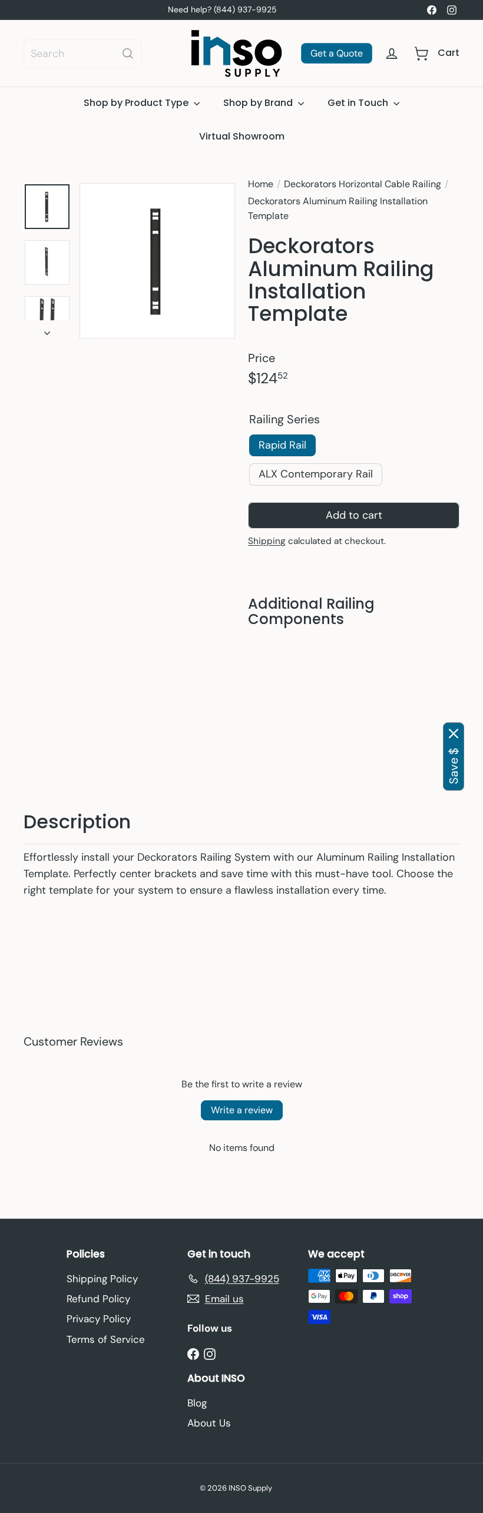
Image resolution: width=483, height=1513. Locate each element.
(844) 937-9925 (245, 9)
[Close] (453, 733)
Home (260, 184)
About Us (209, 1422)
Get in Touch (359, 103)
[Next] (47, 330)
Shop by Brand (259, 103)
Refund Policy (98, 1298)
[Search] (128, 53)
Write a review (242, 1110)
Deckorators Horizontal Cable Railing (362, 184)
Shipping (267, 542)
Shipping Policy (102, 1278)
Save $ (453, 766)
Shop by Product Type (137, 103)
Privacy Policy (99, 1318)
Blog (197, 1402)
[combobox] (83, 53)
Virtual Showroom (241, 136)
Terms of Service (106, 1339)
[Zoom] (157, 261)
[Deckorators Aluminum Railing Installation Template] (354, 709)
